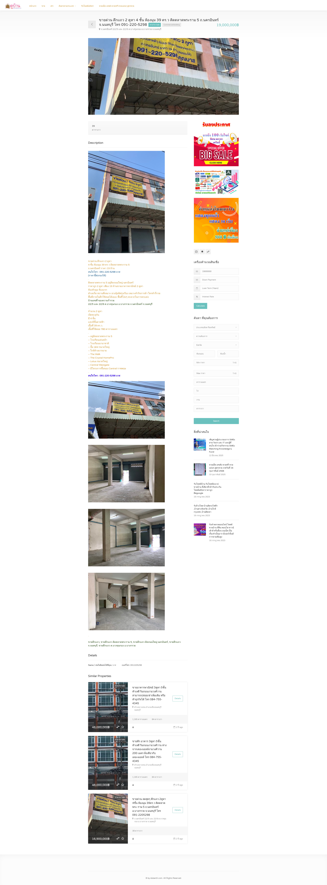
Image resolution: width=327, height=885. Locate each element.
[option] (163, 76)
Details (178, 698)
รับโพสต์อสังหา (87, 6)
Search (216, 421)
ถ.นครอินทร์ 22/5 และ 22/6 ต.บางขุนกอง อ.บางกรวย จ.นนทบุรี (131, 29)
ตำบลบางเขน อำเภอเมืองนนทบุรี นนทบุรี (147, 708)
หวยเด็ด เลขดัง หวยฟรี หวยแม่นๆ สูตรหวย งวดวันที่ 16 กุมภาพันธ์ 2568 (221, 468)
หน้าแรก (32, 6)
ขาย (43, 6)
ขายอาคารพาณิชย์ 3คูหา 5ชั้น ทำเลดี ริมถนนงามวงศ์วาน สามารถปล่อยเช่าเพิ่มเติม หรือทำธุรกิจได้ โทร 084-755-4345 (149, 695)
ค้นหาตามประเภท (66, 6)
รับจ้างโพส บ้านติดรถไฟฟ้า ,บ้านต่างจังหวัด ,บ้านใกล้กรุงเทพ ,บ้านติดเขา (206, 509)
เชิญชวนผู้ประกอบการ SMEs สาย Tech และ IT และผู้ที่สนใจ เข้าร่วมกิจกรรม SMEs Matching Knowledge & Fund (222, 445)
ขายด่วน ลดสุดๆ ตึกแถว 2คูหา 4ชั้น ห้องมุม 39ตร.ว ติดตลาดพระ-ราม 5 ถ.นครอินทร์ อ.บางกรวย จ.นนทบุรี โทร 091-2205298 (149, 807)
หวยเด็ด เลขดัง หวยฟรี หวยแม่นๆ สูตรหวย (116, 6)
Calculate (200, 306)
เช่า (51, 6)
